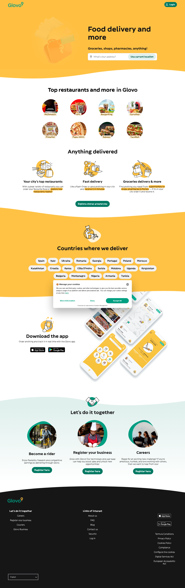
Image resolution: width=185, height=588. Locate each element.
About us (92, 515)
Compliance (164, 547)
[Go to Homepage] (15, 4)
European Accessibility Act (164, 562)
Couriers (21, 524)
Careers (20, 515)
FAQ (92, 520)
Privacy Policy (164, 538)
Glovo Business (20, 529)
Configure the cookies (164, 552)
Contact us (92, 529)
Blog (92, 524)
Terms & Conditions (164, 534)
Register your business (20, 520)
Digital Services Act (164, 556)
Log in (92, 538)
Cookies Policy (164, 543)
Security (93, 534)
